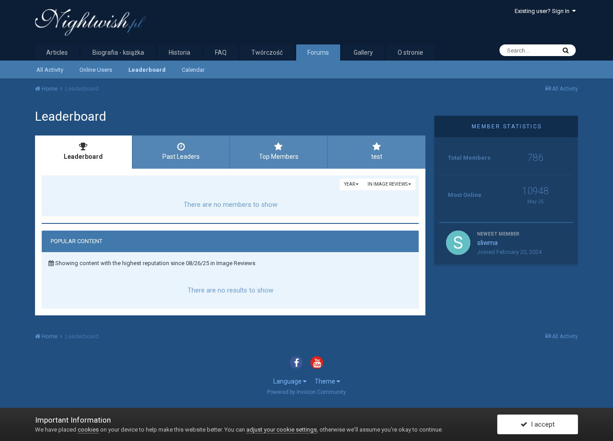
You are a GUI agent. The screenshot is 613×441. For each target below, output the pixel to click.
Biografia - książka (118, 52)
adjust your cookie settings (281, 429)
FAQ (221, 52)
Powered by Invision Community (306, 392)
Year (350, 184)
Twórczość (267, 52)
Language (288, 381)
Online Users (95, 69)
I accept (541, 424)
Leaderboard (147, 69)
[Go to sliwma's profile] (458, 243)
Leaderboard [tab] (83, 156)
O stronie (410, 52)
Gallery (363, 52)
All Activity (49, 69)
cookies (88, 429)
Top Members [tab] (278, 156)
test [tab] (376, 156)
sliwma (487, 243)
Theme (326, 381)
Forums (318, 52)
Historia (179, 52)
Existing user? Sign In (543, 11)
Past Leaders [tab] (181, 156)
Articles (57, 52)
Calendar (193, 69)
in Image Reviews (388, 184)
